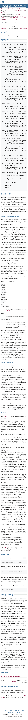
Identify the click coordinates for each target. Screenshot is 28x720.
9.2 (11, 18)
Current (15, 11)
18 (19, 11)
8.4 (19, 18)
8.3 (22, 18)
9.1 (14, 18)
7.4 (7, 19)
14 (4, 12)
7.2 (13, 19)
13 (15, 16)
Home (22, 28)
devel (18, 14)
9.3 (8, 18)
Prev (2, 28)
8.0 (5, 19)
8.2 (25, 18)
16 (24, 11)
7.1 (16, 19)
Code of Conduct (14, 710)
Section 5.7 (10, 310)
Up (5, 28)
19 (15, 14)
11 (20, 16)
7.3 (10, 19)
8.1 (2, 19)
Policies (6, 710)
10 (22, 16)
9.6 (25, 16)
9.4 (5, 18)
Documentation (5, 9)
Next (25, 28)
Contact (18, 712)
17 (21, 11)
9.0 (17, 18)
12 (17, 16)
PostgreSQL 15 (16, 9)
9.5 (3, 18)
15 (2, 12)
